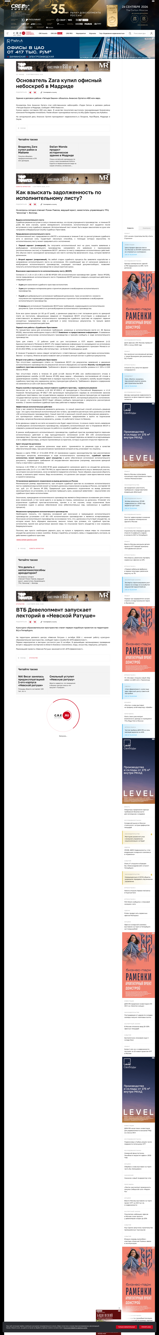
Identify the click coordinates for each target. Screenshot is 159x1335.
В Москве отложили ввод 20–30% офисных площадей (136, 1028)
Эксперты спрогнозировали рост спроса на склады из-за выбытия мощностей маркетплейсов (137, 585)
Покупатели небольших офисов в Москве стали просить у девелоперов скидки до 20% (136, 1216)
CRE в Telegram (131, 254)
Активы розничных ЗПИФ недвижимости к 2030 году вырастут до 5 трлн (135, 503)
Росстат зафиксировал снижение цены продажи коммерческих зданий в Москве (137, 519)
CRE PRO (69, 33)
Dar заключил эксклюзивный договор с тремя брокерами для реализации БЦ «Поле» (138, 356)
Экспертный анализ (133, 579)
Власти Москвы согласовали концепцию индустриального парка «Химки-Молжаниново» (138, 476)
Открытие (20, 604)
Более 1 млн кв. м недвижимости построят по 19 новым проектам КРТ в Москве (138, 1051)
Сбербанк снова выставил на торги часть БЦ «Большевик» (137, 1168)
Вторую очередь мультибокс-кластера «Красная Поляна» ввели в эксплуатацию (137, 1241)
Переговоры (129, 713)
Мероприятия (81, 33)
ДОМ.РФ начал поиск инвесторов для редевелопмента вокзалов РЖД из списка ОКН (137, 1130)
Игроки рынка (129, 365)
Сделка (128, 686)
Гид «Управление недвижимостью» (112, 33)
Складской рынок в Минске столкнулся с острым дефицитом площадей (136, 825)
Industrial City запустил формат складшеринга (136, 369)
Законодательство (131, 485)
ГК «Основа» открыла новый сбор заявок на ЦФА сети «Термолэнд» (137, 679)
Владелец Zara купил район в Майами (27, 149)
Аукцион (127, 702)
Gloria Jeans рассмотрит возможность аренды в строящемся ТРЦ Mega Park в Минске (138, 719)
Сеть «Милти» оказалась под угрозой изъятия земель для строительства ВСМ (135, 381)
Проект (127, 233)
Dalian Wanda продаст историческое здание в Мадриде (62, 151)
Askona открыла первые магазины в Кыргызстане (137, 892)
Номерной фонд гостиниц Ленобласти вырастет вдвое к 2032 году (137, 1155)
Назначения (129, 1175)
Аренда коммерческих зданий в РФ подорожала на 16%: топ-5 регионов (136, 266)
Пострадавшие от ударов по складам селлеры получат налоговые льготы (138, 1016)
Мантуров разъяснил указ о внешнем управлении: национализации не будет (135, 839)
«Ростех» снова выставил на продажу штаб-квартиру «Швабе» (138, 706)
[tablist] (138, 228)
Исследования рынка (132, 261)
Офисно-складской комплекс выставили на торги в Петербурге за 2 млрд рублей (137, 927)
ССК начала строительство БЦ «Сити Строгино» (138, 237)
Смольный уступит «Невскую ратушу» (62, 678)
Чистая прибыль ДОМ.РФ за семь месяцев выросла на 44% (137, 731)
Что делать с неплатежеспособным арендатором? (31, 570)
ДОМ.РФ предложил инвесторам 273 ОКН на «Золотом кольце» (138, 1005)
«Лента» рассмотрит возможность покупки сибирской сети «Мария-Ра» (137, 1189)
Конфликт (129, 376)
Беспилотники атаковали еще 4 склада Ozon (136, 1039)
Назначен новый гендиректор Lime (137, 1178)
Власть (127, 807)
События (127, 860)
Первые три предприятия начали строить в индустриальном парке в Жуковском (137, 601)
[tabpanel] (138, 782)
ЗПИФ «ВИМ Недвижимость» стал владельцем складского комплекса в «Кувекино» (137, 852)
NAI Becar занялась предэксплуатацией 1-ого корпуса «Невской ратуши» (31, 681)
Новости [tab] (130, 228)
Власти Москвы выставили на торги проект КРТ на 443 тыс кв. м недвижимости (138, 1203)
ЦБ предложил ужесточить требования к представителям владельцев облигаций (136, 490)
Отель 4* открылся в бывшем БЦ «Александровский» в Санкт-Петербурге (136, 866)
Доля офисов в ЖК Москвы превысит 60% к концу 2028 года (138, 344)
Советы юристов (23, 186)
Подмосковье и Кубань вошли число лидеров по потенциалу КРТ (138, 1143)
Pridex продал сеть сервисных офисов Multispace (135, 914)
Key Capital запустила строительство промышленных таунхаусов (138, 1229)
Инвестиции (129, 244)
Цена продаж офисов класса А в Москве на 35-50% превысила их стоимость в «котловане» (137, 250)
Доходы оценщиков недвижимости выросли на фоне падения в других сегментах (137, 397)
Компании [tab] (147, 228)
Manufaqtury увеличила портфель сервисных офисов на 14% (137, 559)
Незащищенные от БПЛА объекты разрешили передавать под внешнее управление (139, 879)
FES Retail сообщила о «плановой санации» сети (137, 903)
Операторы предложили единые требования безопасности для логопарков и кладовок (136, 812)
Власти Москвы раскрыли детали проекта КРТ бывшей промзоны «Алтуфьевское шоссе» (137, 546)
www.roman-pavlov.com (27, 539)
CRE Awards (43, 33)
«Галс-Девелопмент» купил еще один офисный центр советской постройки (137, 691)
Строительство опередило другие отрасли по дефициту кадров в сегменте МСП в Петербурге (137, 533)
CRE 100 (54, 33)
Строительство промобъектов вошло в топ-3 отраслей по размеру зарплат (138, 1319)
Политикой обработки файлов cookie (75, 1328)
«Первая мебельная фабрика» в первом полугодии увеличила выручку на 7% (136, 571)
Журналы (92, 33)
